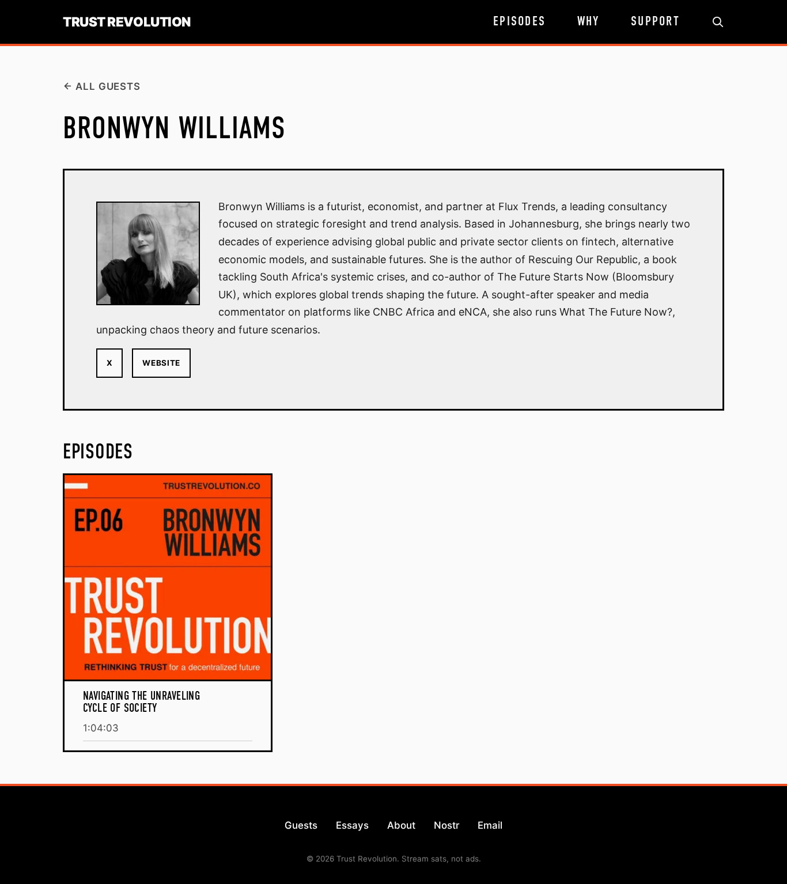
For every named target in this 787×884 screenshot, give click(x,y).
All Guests (107, 86)
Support (655, 22)
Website (161, 362)
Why (588, 22)
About (401, 825)
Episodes (519, 22)
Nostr (446, 825)
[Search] (718, 22)
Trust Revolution (127, 22)
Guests (301, 825)
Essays (352, 825)
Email (490, 825)
